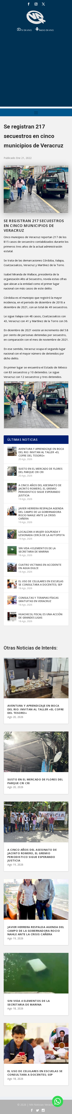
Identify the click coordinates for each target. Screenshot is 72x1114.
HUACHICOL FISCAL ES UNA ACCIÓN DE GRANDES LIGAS (40, 615)
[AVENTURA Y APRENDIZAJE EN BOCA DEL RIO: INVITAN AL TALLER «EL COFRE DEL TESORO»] (12, 451)
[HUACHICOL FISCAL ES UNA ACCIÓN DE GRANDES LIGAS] (12, 616)
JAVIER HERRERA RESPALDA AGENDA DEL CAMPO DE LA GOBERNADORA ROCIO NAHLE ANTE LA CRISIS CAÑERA (40, 513)
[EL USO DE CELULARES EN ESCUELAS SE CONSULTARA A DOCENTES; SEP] (12, 583)
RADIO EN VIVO (46, 30)
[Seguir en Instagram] (36, 4)
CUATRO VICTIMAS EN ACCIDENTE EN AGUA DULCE (39, 566)
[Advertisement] (36, 70)
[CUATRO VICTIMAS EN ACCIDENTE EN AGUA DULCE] (12, 567)
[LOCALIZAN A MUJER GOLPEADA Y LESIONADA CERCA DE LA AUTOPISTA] (12, 534)
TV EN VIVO (26, 30)
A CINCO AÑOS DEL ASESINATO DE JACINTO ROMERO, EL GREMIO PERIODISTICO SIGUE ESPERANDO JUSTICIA (39, 490)
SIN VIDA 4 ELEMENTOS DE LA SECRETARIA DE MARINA (37, 549)
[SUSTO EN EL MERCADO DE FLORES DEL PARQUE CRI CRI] (12, 471)
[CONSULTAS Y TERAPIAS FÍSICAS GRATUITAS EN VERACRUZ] (12, 600)
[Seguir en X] (43, 4)
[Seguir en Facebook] (29, 4)
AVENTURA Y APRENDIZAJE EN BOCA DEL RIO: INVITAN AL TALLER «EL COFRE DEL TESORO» (41, 452)
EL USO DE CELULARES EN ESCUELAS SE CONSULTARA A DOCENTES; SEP (40, 582)
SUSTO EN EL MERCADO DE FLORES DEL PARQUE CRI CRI (40, 470)
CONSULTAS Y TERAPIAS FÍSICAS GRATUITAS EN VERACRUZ (38, 599)
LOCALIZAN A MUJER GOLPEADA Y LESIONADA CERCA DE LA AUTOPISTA (41, 533)
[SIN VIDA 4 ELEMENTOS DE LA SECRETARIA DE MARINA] (12, 550)
